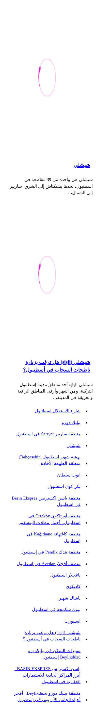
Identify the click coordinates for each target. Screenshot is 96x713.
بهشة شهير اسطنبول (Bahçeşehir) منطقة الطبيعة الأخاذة (49, 460)
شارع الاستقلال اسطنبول (57, 410)
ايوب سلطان (68, 475)
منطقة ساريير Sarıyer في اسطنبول (48, 433)
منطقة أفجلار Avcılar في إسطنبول (48, 563)
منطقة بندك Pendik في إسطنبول (50, 552)
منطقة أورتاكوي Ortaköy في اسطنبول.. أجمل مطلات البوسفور (49, 519)
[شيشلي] (47, 78)
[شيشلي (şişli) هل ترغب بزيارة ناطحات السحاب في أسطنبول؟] (47, 275)
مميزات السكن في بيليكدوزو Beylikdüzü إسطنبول (54, 654)
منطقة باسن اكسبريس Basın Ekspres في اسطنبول (46, 501)
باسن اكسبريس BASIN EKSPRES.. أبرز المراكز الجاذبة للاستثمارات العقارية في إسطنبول (47, 675)
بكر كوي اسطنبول (64, 486)
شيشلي (82, 165)
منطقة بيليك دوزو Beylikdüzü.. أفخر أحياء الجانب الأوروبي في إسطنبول (47, 696)
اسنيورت (72, 621)
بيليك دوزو (71, 422)
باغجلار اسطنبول (65, 575)
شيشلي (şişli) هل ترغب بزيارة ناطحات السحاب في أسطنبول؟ (56, 365)
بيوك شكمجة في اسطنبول (56, 609)
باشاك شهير (69, 598)
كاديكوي (73, 586)
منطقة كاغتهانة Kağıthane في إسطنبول (53, 537)
